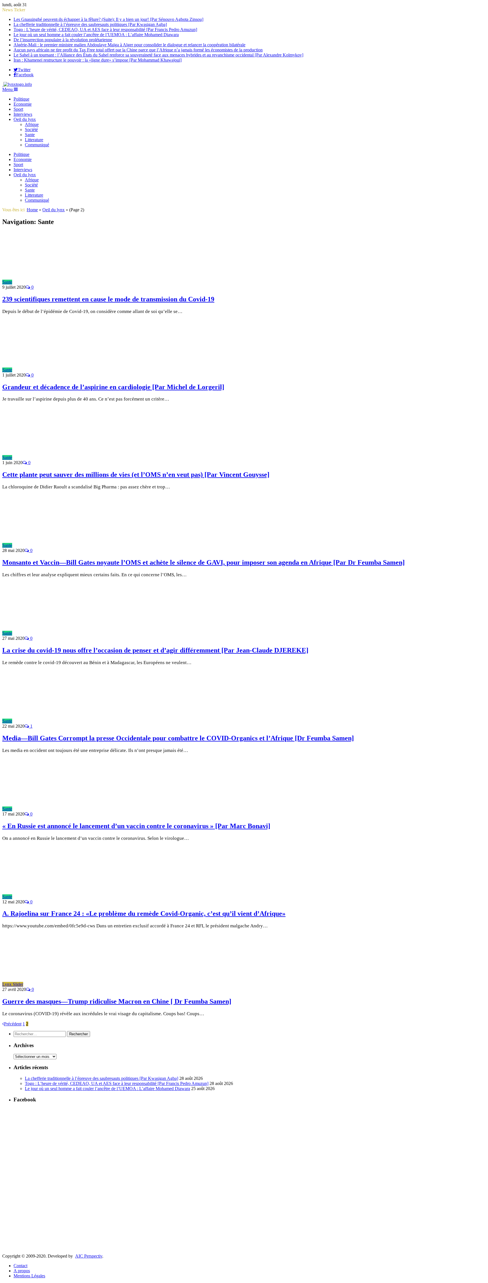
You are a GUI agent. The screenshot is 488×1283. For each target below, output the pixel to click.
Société (31, 129)
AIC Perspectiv (88, 1256)
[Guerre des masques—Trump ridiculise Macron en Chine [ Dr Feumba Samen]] (73, 984)
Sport (18, 109)
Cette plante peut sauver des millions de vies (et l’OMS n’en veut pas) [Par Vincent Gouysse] (135, 474)
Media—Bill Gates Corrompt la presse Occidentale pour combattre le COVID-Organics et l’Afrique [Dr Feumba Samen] (178, 738)
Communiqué (37, 144)
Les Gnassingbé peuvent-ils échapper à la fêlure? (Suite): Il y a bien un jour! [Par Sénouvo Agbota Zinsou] (108, 19)
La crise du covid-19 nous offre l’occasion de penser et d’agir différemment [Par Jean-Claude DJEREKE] (155, 650)
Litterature (34, 139)
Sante (30, 134)
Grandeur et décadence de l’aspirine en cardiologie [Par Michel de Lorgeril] (113, 387)
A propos (22, 1270)
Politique (21, 99)
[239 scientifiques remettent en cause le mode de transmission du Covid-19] (62, 282)
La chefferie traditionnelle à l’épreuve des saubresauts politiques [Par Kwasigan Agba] (90, 24)
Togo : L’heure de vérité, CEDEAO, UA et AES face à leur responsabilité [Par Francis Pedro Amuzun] (105, 29)
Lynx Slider (12, 984)
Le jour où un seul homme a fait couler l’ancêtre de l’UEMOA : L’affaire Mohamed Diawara (96, 34)
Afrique (32, 124)
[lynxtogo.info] (17, 84)
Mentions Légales (29, 1275)
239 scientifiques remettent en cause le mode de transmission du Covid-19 (108, 299)
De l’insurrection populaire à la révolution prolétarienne (63, 39)
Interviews (23, 114)
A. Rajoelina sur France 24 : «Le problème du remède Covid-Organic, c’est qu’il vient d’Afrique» (144, 913)
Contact (20, 1265)
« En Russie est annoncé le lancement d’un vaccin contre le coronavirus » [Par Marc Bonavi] (136, 826)
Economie (23, 104)
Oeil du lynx (25, 119)
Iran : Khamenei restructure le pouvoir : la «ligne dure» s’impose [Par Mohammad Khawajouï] (98, 60)
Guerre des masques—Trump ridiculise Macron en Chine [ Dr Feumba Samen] (116, 1001)
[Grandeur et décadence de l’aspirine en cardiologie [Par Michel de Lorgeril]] (62, 369)
